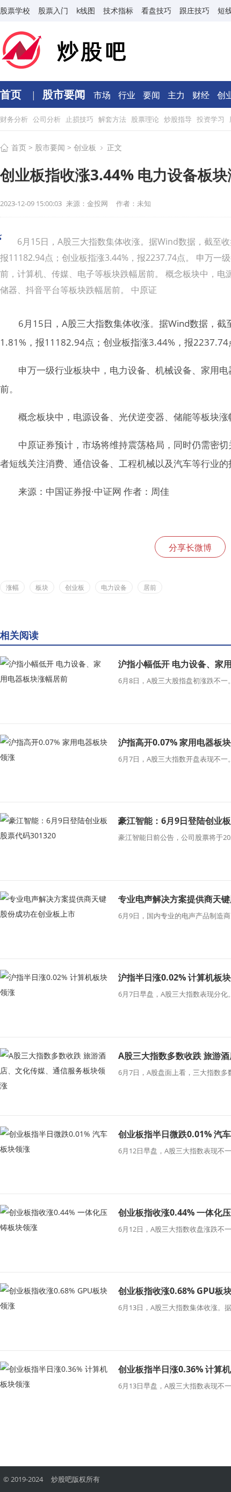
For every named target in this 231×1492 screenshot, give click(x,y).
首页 (12, 94)
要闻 (152, 95)
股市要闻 (65, 94)
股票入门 (53, 10)
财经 (202, 95)
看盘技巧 (156, 10)
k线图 (85, 10)
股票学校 (15, 10)
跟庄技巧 (194, 10)
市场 (103, 95)
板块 (41, 587)
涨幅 (12, 587)
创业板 (85, 147)
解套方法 (113, 119)
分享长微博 (190, 547)
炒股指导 (178, 119)
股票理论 (146, 119)
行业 (128, 95)
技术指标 (118, 10)
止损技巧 (80, 119)
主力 (177, 95)
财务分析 (15, 119)
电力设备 (114, 587)
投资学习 (211, 119)
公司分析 (47, 119)
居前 (149, 587)
